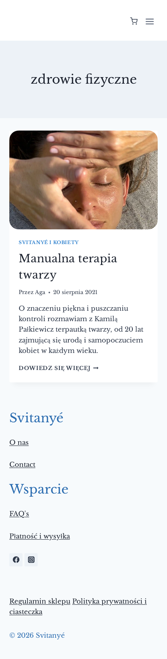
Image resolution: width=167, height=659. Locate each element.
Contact (22, 465)
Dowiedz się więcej (59, 368)
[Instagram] (31, 559)
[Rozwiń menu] (149, 21)
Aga (40, 292)
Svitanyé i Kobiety (49, 242)
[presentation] (83, 180)
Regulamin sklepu (39, 601)
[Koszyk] (133, 21)
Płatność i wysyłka (39, 536)
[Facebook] (16, 559)
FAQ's (19, 514)
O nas (19, 443)
